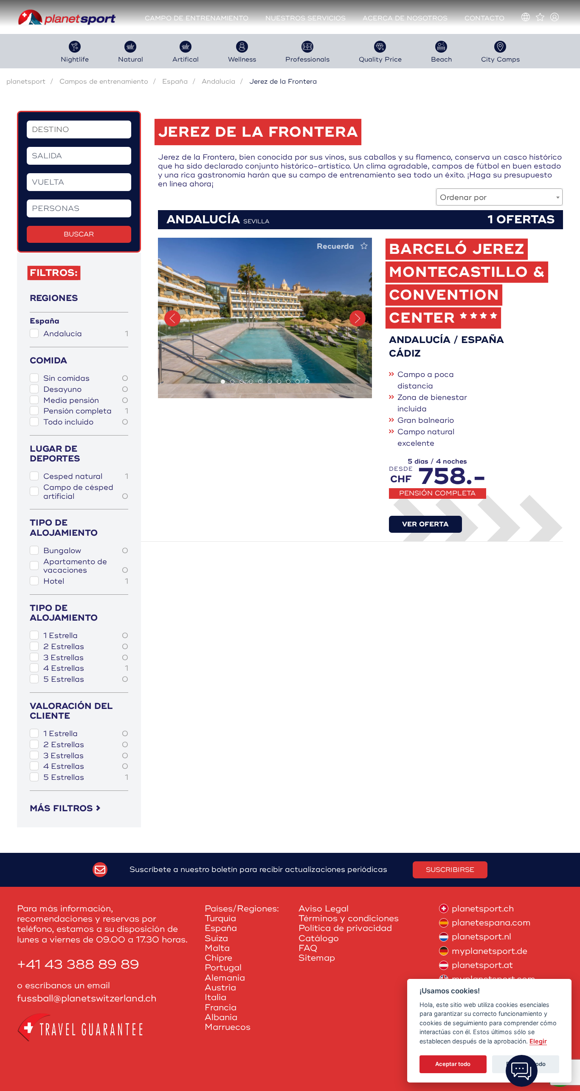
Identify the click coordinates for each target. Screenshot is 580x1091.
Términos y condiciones (348, 918)
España (175, 81)
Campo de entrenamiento (196, 18)
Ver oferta (425, 524)
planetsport (25, 81)
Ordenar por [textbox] (463, 197)
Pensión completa (85, 411)
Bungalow (85, 550)
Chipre (218, 958)
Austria (220, 987)
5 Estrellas (85, 679)
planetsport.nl (481, 937)
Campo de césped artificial (85, 492)
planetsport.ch (483, 909)
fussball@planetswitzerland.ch (87, 998)
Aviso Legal (323, 908)
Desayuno (85, 389)
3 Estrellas (85, 657)
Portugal (223, 967)
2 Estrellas (85, 646)
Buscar (79, 234)
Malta (217, 948)
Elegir (538, 1041)
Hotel (85, 581)
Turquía (220, 918)
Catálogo (318, 938)
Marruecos (228, 1027)
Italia (215, 997)
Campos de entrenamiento (103, 81)
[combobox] (499, 196)
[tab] (223, 382)
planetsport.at (482, 965)
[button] (172, 318)
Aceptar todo (452, 1063)
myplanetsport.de (489, 951)
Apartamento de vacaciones (85, 566)
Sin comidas (85, 378)
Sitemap (316, 958)
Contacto (484, 18)
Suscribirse (450, 870)
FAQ (308, 948)
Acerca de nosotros (405, 18)
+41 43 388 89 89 (78, 965)
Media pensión (85, 400)
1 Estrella (85, 635)
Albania (221, 1017)
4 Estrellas (85, 668)
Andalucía (218, 81)
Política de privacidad (345, 928)
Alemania (225, 978)
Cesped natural (85, 476)
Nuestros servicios (305, 18)
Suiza (216, 938)
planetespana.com (491, 923)
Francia (221, 1007)
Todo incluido (85, 422)
